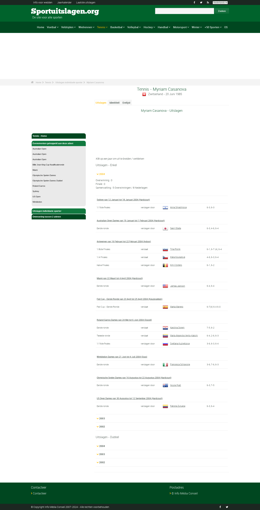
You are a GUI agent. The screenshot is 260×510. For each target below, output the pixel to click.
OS (226, 27)
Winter (196, 27)
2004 (102, 174)
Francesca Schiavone (180, 364)
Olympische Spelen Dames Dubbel (47, 181)
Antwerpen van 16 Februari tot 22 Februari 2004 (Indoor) (124, 241)
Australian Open (39, 149)
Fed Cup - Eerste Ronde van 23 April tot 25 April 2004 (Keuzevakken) (129, 299)
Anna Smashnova (178, 207)
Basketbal (116, 27)
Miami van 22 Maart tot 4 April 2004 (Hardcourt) (120, 278)
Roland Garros (39, 186)
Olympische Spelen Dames (44, 175)
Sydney (36, 191)
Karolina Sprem (177, 327)
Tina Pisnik (175, 249)
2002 (102, 426)
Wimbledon (37, 202)
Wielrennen (85, 27)
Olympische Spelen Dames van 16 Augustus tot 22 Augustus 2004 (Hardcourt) (134, 377)
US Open (37, 197)
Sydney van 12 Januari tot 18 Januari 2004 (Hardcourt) (123, 199)
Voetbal (51, 27)
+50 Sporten (212, 27)
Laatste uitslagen (85, 2)
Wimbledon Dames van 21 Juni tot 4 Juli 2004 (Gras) (122, 356)
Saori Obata (175, 228)
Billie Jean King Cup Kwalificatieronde (48, 165)
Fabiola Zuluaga (177, 405)
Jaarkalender (64, 2)
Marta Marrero (176, 306)
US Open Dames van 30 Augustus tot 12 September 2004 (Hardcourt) (130, 398)
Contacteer (39, 493)
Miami (35, 170)
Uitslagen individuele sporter (68, 82)
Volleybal (132, 27)
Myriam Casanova (95, 82)
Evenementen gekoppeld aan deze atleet (53, 143)
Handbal (163, 27)
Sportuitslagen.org (44, 11)
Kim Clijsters (176, 265)
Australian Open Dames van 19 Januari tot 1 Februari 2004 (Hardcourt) (131, 220)
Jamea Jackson (177, 285)
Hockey (148, 27)
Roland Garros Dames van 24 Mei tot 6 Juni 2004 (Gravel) (124, 319)
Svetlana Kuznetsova (180, 343)
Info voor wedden (42, 2)
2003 (102, 418)
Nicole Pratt (175, 385)
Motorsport (180, 27)
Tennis (101, 27)
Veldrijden (67, 27)
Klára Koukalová (177, 257)
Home (40, 27)
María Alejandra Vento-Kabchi (184, 335)
